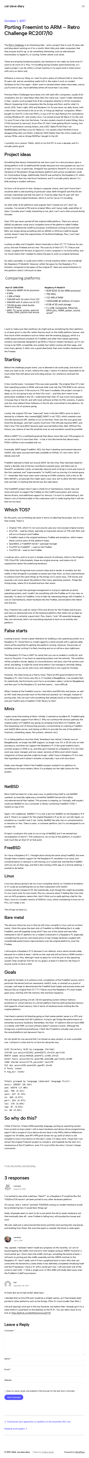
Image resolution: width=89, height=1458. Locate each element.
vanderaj (17, 1237)
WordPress (79, 1452)
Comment (9, 1330)
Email (7, 1369)
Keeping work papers (14, 1428)
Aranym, (66, 335)
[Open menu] (83, 6)
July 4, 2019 (18, 1241)
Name (7, 1359)
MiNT (40, 416)
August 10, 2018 (19, 1189)
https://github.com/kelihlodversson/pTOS (31, 1313)
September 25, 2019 (21, 1286)
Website (7, 1380)
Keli (15, 1282)
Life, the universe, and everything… (21, 1166)
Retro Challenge (16, 45)
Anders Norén (48, 1452)
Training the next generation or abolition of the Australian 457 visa (38, 1421)
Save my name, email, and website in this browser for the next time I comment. (40, 1391)
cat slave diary (14, 6)
